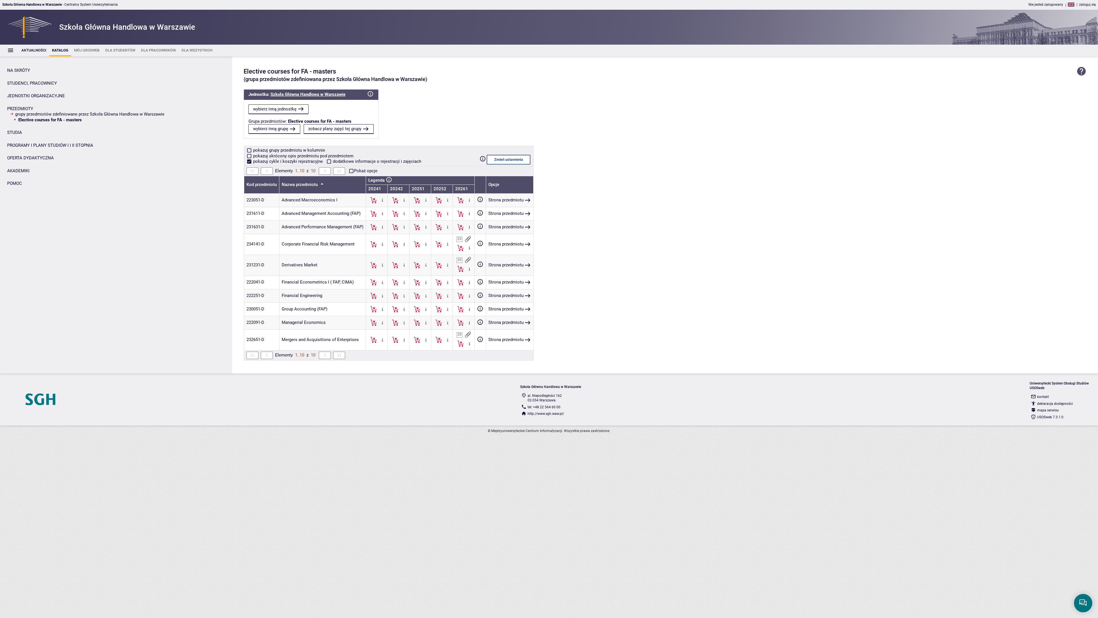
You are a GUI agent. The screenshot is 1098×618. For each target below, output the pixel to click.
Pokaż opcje (365, 170)
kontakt (1043, 397)
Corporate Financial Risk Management (318, 244)
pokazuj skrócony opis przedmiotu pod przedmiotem (302, 156)
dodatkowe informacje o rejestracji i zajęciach (376, 161)
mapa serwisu (1048, 410)
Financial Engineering (302, 295)
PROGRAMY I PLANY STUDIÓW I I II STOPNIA (50, 145)
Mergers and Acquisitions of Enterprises (320, 339)
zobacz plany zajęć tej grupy (334, 128)
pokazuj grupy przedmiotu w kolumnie (288, 150)
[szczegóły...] (382, 200)
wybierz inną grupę (270, 128)
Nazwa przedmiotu (300, 184)
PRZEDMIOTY (20, 108)
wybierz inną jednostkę (275, 109)
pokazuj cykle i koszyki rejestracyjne (288, 161)
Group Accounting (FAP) (304, 309)
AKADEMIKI (18, 170)
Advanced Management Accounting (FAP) (321, 213)
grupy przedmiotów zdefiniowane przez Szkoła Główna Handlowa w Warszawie (89, 114)
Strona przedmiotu (506, 200)
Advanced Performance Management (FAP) (322, 226)
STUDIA (14, 132)
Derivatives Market (299, 265)
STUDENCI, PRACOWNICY (32, 83)
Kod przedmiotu (261, 184)
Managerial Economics (304, 322)
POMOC (14, 183)
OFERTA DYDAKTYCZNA (30, 158)
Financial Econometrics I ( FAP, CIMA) (318, 282)
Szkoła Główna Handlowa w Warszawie (307, 94)
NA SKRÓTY (18, 70)
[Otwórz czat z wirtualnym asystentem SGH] (1083, 603)
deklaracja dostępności (1055, 404)
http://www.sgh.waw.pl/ (546, 414)
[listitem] (34, 50)
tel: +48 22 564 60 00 (544, 407)
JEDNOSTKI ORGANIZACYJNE (36, 95)
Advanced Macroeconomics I (309, 200)
